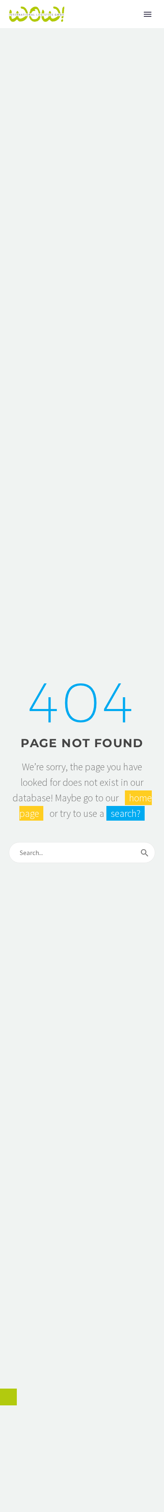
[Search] (144, 852)
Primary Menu (147, 14)
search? (125, 813)
